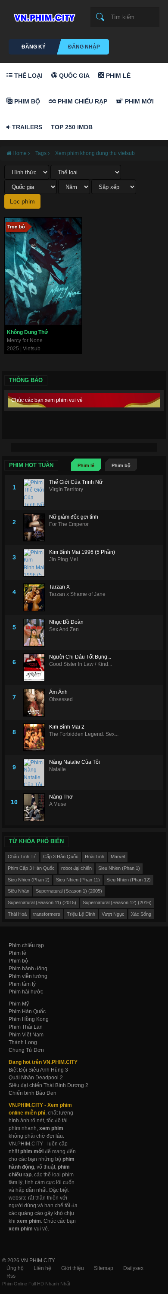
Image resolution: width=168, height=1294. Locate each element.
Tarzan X (59, 587)
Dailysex (133, 1268)
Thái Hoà (17, 914)
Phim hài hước (26, 992)
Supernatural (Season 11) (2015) (42, 902)
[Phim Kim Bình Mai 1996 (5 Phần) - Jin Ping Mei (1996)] (36, 563)
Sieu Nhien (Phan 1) (119, 868)
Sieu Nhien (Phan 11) (78, 879)
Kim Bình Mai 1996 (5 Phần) (82, 552)
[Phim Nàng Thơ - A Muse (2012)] (36, 807)
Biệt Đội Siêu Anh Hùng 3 (38, 1070)
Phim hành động (28, 969)
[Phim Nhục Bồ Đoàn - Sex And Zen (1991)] (36, 633)
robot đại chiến (76, 868)
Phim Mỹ (19, 1004)
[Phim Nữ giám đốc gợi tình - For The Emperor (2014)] (36, 527)
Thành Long (23, 1042)
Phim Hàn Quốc (27, 1011)
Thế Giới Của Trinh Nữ (76, 482)
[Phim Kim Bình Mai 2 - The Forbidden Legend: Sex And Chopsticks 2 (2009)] (36, 737)
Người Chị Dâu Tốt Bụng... (80, 657)
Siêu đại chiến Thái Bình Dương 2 (48, 1085)
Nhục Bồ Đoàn (66, 622)
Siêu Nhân (18, 890)
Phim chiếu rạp (26, 945)
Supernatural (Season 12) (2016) (117, 902)
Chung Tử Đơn (26, 1050)
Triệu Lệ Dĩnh (81, 914)
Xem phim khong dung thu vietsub (95, 153)
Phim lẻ (86, 465)
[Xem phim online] (43, 15)
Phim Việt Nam (26, 1035)
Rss (11, 1276)
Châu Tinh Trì (22, 856)
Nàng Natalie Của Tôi (74, 762)
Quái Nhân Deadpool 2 (36, 1078)
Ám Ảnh (58, 692)
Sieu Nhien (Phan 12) (128, 879)
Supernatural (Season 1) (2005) (69, 890)
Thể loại (27, 75)
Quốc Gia (73, 75)
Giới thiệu (72, 1268)
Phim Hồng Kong (29, 1019)
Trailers (26, 127)
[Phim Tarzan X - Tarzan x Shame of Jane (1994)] (36, 597)
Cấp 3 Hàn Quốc (60, 856)
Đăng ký (34, 47)
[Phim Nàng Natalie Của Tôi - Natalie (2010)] (36, 773)
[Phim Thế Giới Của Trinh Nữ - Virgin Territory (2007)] (36, 493)
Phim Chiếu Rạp (81, 101)
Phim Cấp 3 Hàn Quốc (31, 868)
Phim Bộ (26, 101)
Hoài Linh (94, 856)
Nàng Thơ (61, 797)
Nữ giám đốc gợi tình (73, 517)
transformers (46, 914)
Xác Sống (141, 914)
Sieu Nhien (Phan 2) (29, 879)
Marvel (118, 856)
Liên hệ (42, 1268)
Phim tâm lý (22, 984)
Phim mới (138, 101)
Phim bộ (121, 465)
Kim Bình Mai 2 (66, 727)
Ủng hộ (15, 1268)
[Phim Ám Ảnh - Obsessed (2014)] (36, 703)
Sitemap (103, 1268)
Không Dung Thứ (27, 332)
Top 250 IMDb (72, 127)
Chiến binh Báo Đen (32, 1093)
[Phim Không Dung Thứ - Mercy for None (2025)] (43, 271)
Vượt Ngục (113, 914)
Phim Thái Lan (26, 1027)
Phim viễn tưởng (28, 976)
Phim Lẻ (117, 75)
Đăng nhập (84, 47)
